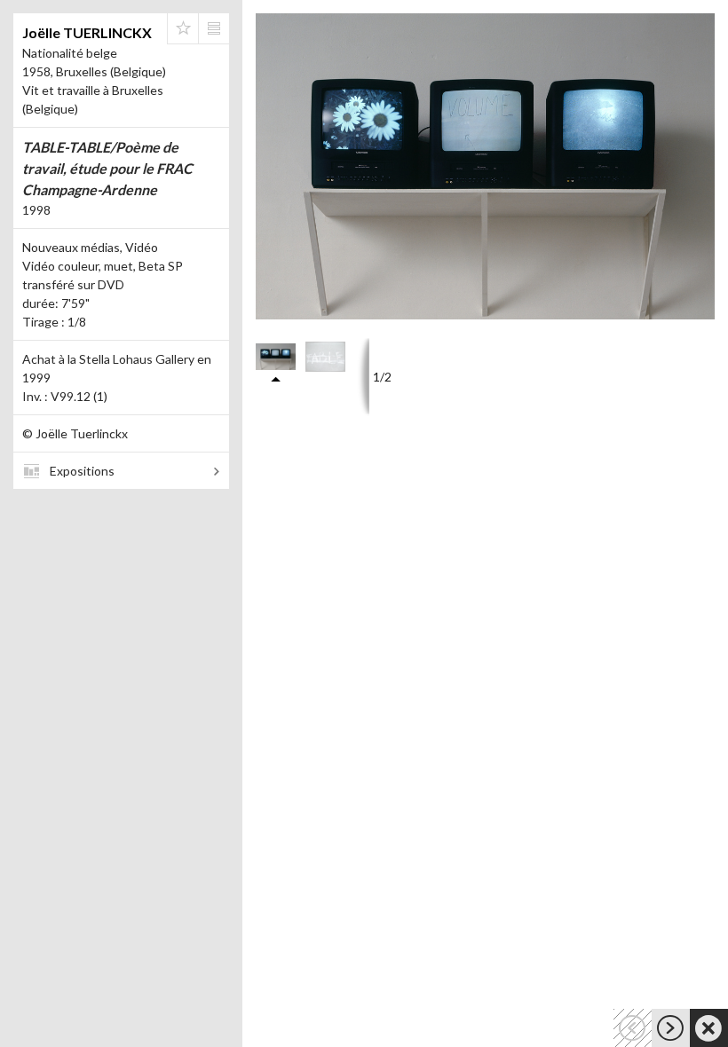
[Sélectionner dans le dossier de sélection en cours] (183, 28)
